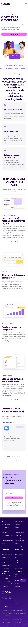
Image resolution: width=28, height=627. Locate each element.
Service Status (6, 622)
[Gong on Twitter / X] (13, 598)
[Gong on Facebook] (10, 598)
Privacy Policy (6, 619)
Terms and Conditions (18, 619)
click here (7, 615)
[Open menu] (26, 4)
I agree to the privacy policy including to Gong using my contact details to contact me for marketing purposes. (15, 505)
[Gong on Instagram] (6, 598)
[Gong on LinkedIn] (3, 598)
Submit (14, 497)
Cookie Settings (17, 622)
